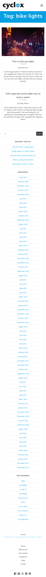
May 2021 (23, 391)
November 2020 (23, 416)
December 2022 (23, 310)
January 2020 (23, 459)
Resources (23, 515)
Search (39, 134)
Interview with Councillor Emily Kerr (23, 155)
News (23, 502)
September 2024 (23, 220)
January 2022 (23, 356)
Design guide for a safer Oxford (23, 151)
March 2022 (23, 348)
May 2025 (23, 203)
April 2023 (23, 292)
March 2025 (23, 211)
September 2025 (23, 194)
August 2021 (23, 378)
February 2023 (23, 301)
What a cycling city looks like (23, 160)
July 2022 (23, 331)
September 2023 (23, 271)
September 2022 (23, 322)
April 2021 (23, 395)
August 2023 (23, 275)
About (23, 546)
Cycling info (23, 557)
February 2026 (23, 182)
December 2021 (23, 361)
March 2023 (23, 297)
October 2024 (23, 216)
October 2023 (23, 267)
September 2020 (23, 425)
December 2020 (23, 412)
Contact (23, 564)
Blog (23, 481)
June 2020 (23, 438)
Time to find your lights (23, 61)
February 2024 (23, 250)
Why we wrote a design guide (23, 147)
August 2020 (23, 429)
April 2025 (23, 207)
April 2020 (23, 446)
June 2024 (23, 233)
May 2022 (23, 339)
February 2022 (23, 352)
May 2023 (23, 288)
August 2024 (23, 224)
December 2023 (23, 258)
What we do (23, 549)
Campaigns (23, 485)
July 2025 (23, 199)
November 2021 (23, 365)
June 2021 (23, 386)
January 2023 (23, 305)
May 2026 (23, 177)
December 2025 (23, 186)
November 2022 (23, 314)
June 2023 (23, 284)
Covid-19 (23, 489)
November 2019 (23, 467)
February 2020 (23, 455)
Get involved (23, 553)
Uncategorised (23, 519)
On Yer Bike (23, 506)
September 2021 (23, 374)
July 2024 (23, 228)
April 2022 (23, 344)
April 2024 (23, 241)
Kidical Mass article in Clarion (23, 164)
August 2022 (23, 327)
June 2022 (23, 335)
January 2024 (23, 254)
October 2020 (23, 420)
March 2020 (23, 450)
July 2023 (23, 280)
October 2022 (23, 318)
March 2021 (23, 399)
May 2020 (23, 442)
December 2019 (23, 463)
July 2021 (23, 382)
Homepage (23, 494)
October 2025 (23, 190)
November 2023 (23, 263)
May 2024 (23, 237)
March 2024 (23, 246)
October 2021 (23, 369)
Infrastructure (23, 498)
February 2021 (23, 403)
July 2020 (23, 433)
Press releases (23, 511)
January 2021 (23, 408)
